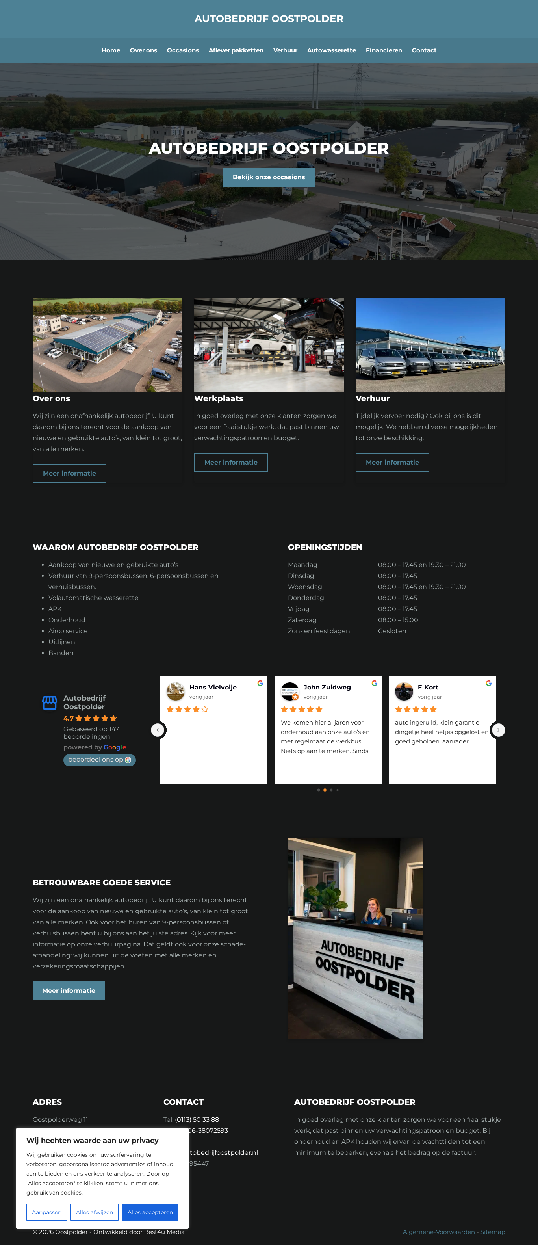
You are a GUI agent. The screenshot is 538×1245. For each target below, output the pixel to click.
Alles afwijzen (94, 1212)
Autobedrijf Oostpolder (269, 18)
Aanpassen (46, 1212)
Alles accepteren (150, 1212)
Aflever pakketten (236, 50)
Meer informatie (69, 473)
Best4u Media (164, 1232)
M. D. (312, 687)
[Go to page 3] (337, 790)
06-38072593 (207, 1130)
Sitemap (492, 1232)
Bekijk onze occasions (269, 177)
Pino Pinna (207, 687)
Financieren (384, 50)
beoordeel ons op (95, 759)
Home (111, 50)
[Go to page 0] (318, 790)
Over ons (143, 50)
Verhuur (285, 50)
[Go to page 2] (331, 790)
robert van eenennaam (454, 687)
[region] (102, 1178)
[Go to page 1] (325, 790)
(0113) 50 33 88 (197, 1119)
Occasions (183, 50)
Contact (424, 50)
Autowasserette (331, 50)
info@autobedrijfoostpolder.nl (210, 1152)
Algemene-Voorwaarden (439, 1232)
